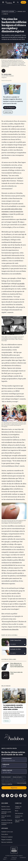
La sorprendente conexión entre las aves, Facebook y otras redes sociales (14, 706)
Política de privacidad (5, 777)
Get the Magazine (9, 107)
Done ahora (4, 834)
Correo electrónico (7, 758)
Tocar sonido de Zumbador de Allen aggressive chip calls (25, 653)
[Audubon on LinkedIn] (16, 795)
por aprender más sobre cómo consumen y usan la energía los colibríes (12, 211)
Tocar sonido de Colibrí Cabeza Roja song (25, 644)
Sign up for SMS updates (19, 820)
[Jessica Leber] (3, 71)
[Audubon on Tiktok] (20, 795)
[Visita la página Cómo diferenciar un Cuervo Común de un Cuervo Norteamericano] (14, 666)
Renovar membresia (6, 842)
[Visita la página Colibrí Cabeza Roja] (14, 642)
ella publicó (5, 489)
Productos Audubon (7, 837)
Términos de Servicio (17, 777)
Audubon (8, 2)
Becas (16, 810)
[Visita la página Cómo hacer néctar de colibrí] (14, 675)
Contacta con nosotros (18, 816)
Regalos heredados (6, 839)
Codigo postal (5, 764)
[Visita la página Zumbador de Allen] (14, 651)
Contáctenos (23, 857)
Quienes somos (5, 806)
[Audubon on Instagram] (3, 795)
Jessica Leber (7, 74)
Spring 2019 (22, 11)
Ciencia (5, 14)
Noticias (7, 720)
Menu (3, 2)
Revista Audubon (9, 11)
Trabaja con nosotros (18, 807)
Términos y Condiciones (7, 784)
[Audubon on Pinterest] (25, 795)
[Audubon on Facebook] (7, 795)
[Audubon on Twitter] (11, 795)
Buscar (17, 2)
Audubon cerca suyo (7, 831)
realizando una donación (10, 629)
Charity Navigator (14, 849)
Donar (23, 2)
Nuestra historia (5, 809)
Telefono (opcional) (7, 770)
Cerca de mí (14, 2)
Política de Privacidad (21, 783)
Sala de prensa (19, 813)
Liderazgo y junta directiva (6, 812)
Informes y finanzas (6, 820)
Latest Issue (8, 112)
